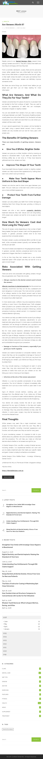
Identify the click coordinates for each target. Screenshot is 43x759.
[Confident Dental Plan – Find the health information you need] (10, 2)
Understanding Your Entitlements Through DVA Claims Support (19, 565)
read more (8, 477)
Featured (21, 694)
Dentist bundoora (8, 729)
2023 (5, 640)
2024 (5, 637)
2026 (5, 617)
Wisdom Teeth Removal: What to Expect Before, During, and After (20, 604)
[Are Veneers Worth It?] (21, 46)
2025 (4, 633)
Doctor (21, 686)
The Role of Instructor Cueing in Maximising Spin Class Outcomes (20, 585)
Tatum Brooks (10, 28)
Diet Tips (21, 677)
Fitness (21, 698)
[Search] (33, 2)
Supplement (21, 711)
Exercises (21, 690)
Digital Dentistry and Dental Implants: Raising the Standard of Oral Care (20, 556)
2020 (5, 651)
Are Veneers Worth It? (13, 24)
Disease (21, 681)
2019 (4, 654)
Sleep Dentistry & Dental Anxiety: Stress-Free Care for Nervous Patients (21, 575)
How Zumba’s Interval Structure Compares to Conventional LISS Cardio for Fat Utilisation (19, 594)
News (21, 707)
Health (6, 21)
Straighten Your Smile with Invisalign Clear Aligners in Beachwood (21, 546)
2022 (5, 644)
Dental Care (21, 673)
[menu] (38, 2)
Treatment (21, 716)
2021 (4, 647)
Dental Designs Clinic (24, 61)
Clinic (21, 668)
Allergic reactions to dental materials (15, 286)
